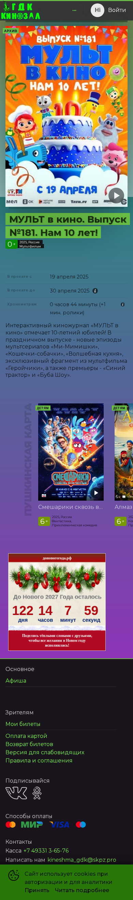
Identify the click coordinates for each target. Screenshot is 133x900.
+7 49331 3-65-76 (46, 850)
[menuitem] (74, 10)
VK (16, 793)
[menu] (60, 10)
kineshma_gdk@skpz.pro (81, 860)
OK (37, 793)
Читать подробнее (82, 890)
